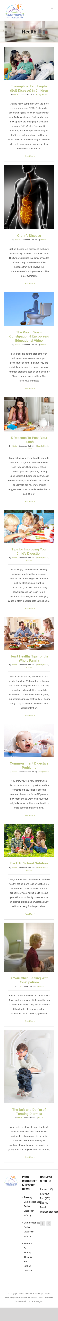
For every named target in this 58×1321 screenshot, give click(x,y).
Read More (29, 156)
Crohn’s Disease (29, 197)
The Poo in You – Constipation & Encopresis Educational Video (29, 309)
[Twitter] (48, 1223)
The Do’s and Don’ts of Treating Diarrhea (29, 1066)
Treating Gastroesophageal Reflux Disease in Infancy (29, 1206)
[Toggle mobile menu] (52, 7)
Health (44, 94)
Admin (15, 94)
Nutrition (29, 449)
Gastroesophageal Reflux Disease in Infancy (29, 1229)
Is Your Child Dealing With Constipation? (29, 947)
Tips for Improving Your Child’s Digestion (29, 526)
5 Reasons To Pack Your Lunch (29, 414)
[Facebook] (42, 1223)
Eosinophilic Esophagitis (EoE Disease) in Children (29, 63)
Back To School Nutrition (29, 840)
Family (38, 94)
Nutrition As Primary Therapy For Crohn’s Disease (28, 1257)
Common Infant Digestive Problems (29, 740)
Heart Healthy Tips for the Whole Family (29, 633)
